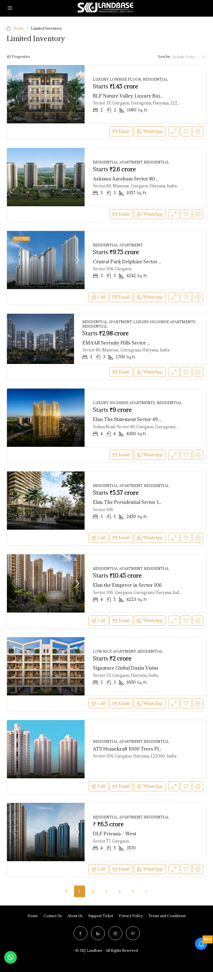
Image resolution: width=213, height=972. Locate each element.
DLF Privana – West (114, 834)
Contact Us (53, 916)
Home (18, 28)
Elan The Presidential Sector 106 (128, 502)
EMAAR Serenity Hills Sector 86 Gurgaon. (128, 343)
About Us (75, 916)
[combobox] (188, 57)
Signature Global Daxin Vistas (125, 668)
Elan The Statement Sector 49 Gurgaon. (136, 419)
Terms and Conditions (167, 916)
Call (101, 297)
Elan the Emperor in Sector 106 (127, 585)
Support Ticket (100, 916)
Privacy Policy (131, 916)
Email (124, 131)
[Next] (146, 891)
